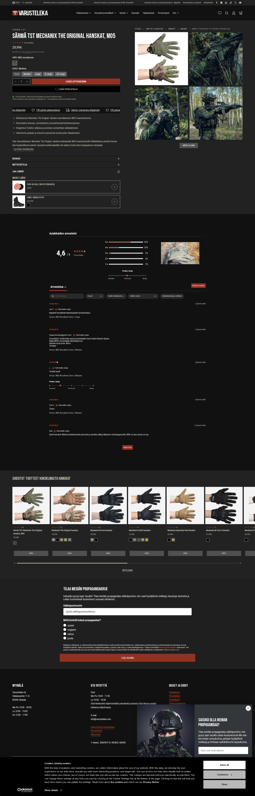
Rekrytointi (96, 734)
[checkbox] (172, 296)
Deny (224, 784)
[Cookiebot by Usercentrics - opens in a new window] (25, 790)
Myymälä (177, 2)
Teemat (122, 13)
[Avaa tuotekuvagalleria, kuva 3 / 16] (161, 113)
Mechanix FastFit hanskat (139, 530)
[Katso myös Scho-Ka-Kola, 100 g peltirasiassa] (19, 187)
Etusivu (138, 29)
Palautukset (174, 692)
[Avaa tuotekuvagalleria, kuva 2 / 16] (216, 58)
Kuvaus (16, 158)
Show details (51, 790)
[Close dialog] (248, 708)
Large (37, 74)
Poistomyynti (163, 13)
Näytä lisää (128, 447)
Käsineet (171, 29)
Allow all (224, 765)
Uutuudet (135, 13)
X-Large (48, 74)
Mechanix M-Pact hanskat (101, 530)
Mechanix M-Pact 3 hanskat (217, 530)
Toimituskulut (26, 52)
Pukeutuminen (82, 13)
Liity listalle (127, 658)
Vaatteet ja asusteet (155, 29)
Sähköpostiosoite (72, 605)
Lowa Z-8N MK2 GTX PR (35, 197)
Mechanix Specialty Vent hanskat (181, 530)
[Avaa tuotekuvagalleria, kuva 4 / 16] (216, 113)
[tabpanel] (127, 373)
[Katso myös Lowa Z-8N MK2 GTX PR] (19, 201)
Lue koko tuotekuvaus (24, 149)
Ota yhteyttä (96, 730)
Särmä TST (19, 29)
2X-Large (60, 74)
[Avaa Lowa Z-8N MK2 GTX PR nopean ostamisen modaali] (115, 202)
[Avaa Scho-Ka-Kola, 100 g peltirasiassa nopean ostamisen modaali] (115, 187)
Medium (27, 74)
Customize (222, 774)
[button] (126, 242)
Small (16, 74)
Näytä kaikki (127, 570)
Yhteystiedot (208, 2)
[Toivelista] (219, 13)
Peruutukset (174, 696)
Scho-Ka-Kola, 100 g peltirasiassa (41, 184)
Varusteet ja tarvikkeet (103, 13)
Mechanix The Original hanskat (65, 530)
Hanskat (183, 29)
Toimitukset (174, 699)
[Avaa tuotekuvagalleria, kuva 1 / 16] (161, 58)
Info (174, 13)
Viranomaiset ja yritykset (192, 2)
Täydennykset (148, 13)
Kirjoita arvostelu (198, 286)
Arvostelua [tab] (58, 287)
